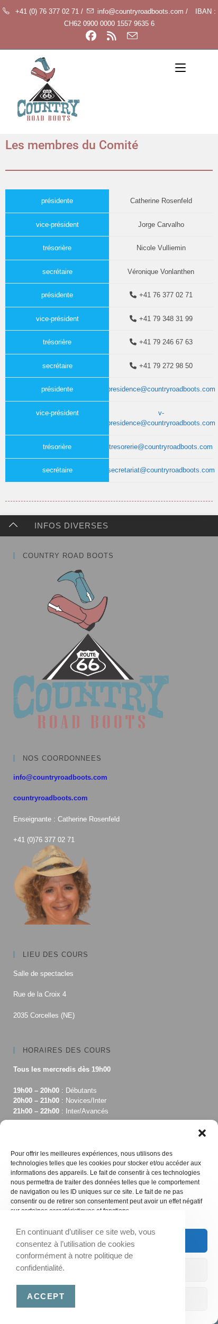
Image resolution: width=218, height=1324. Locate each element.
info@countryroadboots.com (60, 777)
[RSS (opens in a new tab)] (112, 36)
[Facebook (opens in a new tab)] (91, 36)
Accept (46, 1296)
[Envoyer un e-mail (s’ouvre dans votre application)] (130, 35)
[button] (202, 1133)
